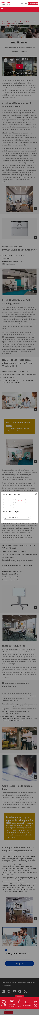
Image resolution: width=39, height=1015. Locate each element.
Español (20, 501)
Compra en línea (33, 3)
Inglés (8, 501)
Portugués (8, 506)
